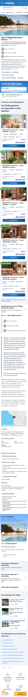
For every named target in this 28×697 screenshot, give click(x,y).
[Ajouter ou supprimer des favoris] (22, 8)
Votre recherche (5, 88)
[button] (3, 692)
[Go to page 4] (14, 162)
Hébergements (10, 12)
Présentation (19, 12)
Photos (2, 12)
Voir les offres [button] (13, 145)
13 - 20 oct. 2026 (4, 694)
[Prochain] (25, 121)
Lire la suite (15, 69)
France (3, 667)
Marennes (11, 667)
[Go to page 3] (13, 162)
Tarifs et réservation (20, 694)
